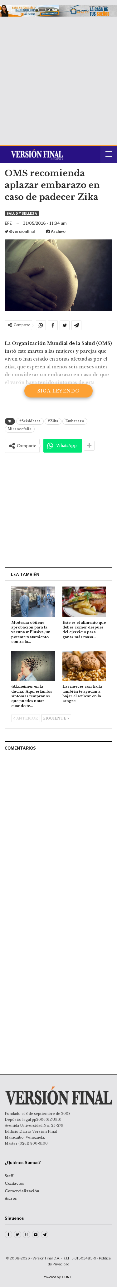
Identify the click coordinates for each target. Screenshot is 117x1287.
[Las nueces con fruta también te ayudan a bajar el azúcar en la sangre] (84, 666)
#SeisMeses (30, 421)
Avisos (11, 1198)
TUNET (68, 1277)
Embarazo (75, 421)
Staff (9, 1176)
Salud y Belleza (22, 213)
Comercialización (22, 1191)
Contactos (14, 1183)
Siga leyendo (58, 391)
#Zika (53, 421)
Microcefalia (20, 429)
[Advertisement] (58, 78)
